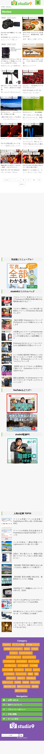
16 (23, 180)
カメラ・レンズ (33, 661)
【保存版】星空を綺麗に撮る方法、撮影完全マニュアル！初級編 (27, 578)
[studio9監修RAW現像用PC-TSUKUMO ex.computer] (22, 462)
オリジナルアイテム (29, 657)
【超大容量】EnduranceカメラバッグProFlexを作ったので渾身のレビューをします (27, 322)
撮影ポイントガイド (24, 686)
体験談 (30, 674)
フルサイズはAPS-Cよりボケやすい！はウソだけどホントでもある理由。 (27, 601)
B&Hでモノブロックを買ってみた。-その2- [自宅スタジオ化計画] (33, 61)
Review (27, 649)
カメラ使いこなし (10, 665)
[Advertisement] (22, 225)
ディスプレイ (19, 670)
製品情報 (35, 686)
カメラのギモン (21, 661)
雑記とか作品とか (21, 690)
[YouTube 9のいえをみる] (22, 430)
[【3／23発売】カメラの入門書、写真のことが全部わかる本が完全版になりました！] (22, 287)
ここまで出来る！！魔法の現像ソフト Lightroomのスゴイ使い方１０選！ (27, 543)
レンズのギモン (9, 674)
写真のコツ (21, 678)
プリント (28, 670)
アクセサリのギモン (26, 653)
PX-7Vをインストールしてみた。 (33, 139)
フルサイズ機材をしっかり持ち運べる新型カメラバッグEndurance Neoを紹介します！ (27, 311)
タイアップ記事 (7, 670)
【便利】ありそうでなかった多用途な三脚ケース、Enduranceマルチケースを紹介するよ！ (27, 368)
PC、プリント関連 (18, 644)
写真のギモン (11, 678)
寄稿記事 (25, 682)
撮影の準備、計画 (9, 686)
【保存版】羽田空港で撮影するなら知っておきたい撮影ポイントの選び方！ (27, 566)
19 (39, 180)
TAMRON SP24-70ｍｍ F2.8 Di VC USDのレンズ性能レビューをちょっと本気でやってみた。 (11, 61)
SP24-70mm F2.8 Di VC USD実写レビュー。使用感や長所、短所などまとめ (33, 34)
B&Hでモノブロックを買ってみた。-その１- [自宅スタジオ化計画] (11, 87)
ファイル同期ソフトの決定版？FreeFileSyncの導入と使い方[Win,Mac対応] (27, 521)
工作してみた (35, 682)
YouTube (34, 649)
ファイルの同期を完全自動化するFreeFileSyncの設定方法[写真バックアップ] (27, 533)
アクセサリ (13, 653)
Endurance (6, 644)
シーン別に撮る (23, 665)
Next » (22, 184)
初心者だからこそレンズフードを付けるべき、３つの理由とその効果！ (27, 612)
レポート (36, 670)
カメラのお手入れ (9, 661)
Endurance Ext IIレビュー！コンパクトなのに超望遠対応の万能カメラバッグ (27, 344)
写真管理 (17, 682)
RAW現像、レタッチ (33, 644)
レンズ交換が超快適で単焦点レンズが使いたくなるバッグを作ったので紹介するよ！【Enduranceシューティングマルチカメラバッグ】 (27, 358)
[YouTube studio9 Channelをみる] (22, 412)
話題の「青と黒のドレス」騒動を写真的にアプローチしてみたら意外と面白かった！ (27, 556)
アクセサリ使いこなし (13, 657)
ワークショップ (21, 674)
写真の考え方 (31, 678)
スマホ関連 (33, 665)
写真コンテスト (7, 682)
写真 (36, 674)
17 (28, 180)
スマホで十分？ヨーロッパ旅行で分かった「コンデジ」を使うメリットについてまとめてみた (27, 625)
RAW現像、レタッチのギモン (13, 649)
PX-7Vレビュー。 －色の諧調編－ (33, 112)
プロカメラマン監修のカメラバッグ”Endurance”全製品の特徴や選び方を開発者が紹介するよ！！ (27, 299)
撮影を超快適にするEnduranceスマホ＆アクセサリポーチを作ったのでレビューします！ (27, 380)
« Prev (6, 180)
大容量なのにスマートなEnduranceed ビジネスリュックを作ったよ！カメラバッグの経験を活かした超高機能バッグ (27, 335)
